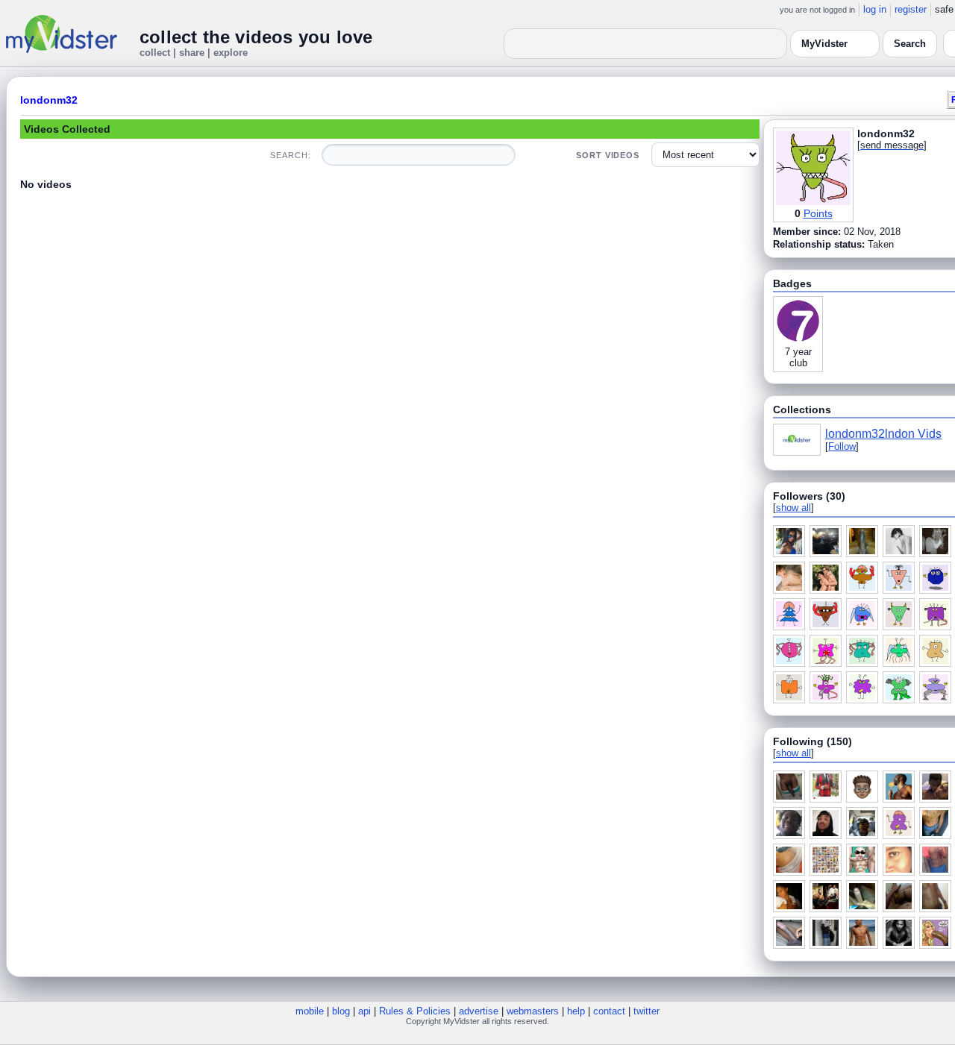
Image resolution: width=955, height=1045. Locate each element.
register (911, 9)
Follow (842, 446)
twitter (646, 1011)
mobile (309, 1011)
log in (874, 9)
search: (290, 155)
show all (793, 507)
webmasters (533, 1011)
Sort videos (607, 155)
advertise (478, 1011)
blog (341, 1011)
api (364, 1011)
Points (818, 213)
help (576, 1011)
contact (609, 1011)
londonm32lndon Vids (883, 433)
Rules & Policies (415, 1011)
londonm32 (49, 100)
